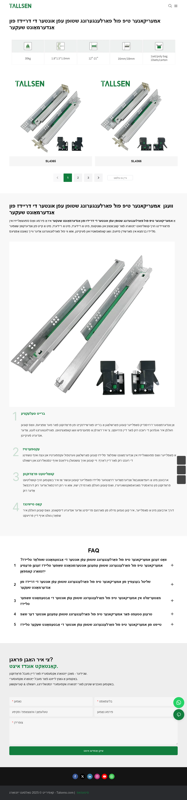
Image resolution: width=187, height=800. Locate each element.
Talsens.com (65, 792)
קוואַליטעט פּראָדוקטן (38, 474)
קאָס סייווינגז (32, 504)
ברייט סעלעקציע (33, 413)
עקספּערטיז (31, 449)
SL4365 (50, 161)
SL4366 (136, 161)
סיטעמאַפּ (83, 792)
